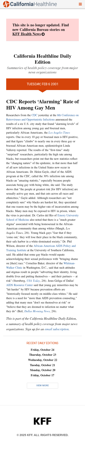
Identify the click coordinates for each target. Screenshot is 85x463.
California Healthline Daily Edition (42, 58)
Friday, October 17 (42, 375)
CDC (34, 115)
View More (42, 385)
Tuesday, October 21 (42, 365)
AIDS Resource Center (19, 285)
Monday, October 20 (42, 370)
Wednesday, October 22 (42, 360)
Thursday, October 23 (42, 354)
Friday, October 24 (42, 349)
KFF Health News (26, 34)
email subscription (57, 329)
